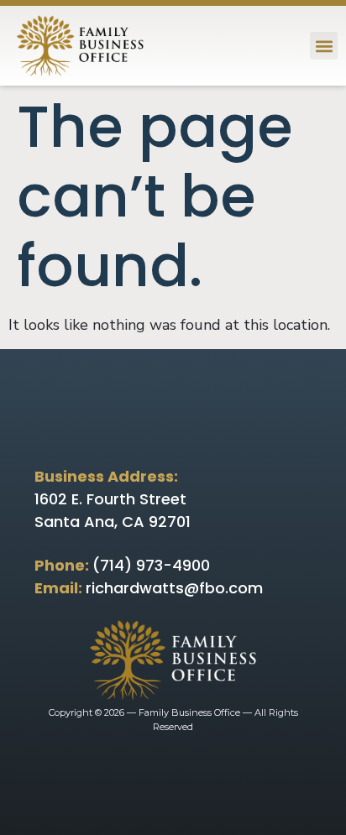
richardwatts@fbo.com (174, 587)
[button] (324, 46)
